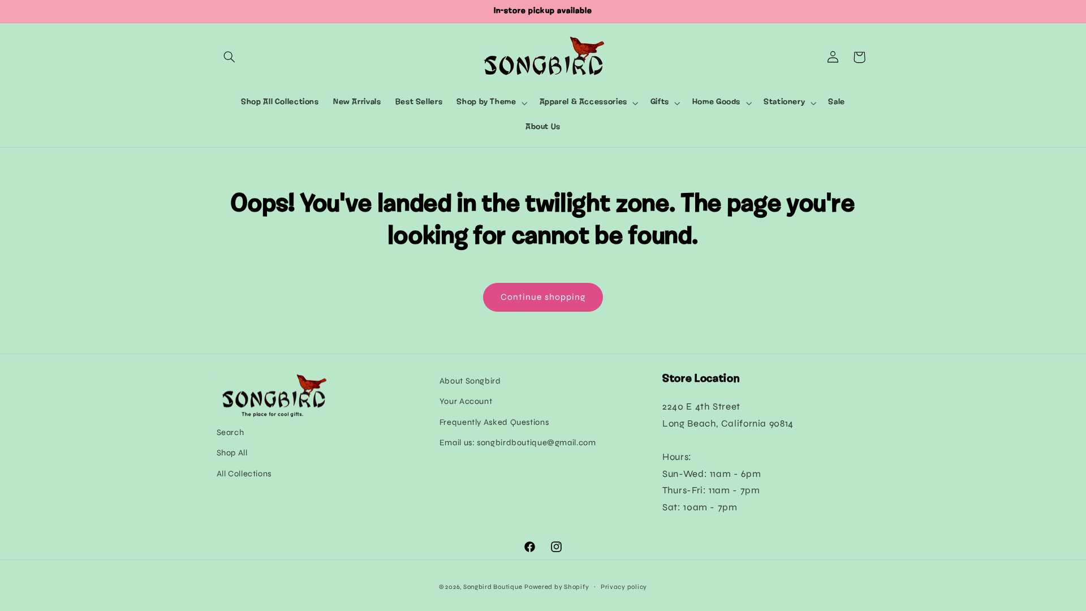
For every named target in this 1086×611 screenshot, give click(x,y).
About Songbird (470, 381)
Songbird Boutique (493, 587)
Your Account (466, 401)
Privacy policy (624, 587)
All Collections (244, 473)
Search (230, 432)
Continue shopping (543, 296)
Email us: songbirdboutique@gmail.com (517, 442)
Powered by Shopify (556, 587)
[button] (230, 57)
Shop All (232, 453)
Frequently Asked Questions (494, 422)
